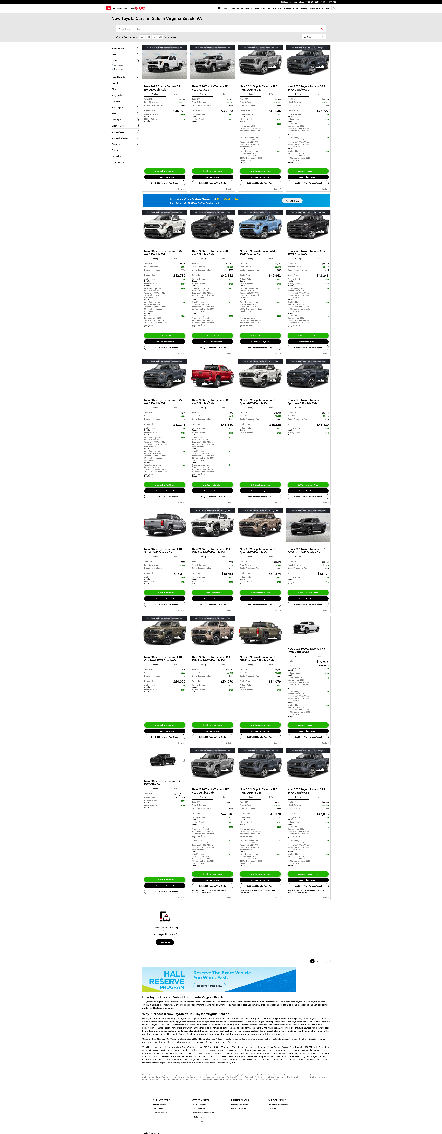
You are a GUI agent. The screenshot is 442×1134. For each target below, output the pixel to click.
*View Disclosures (201, 596)
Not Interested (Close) (221, 570)
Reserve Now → (221, 560)
